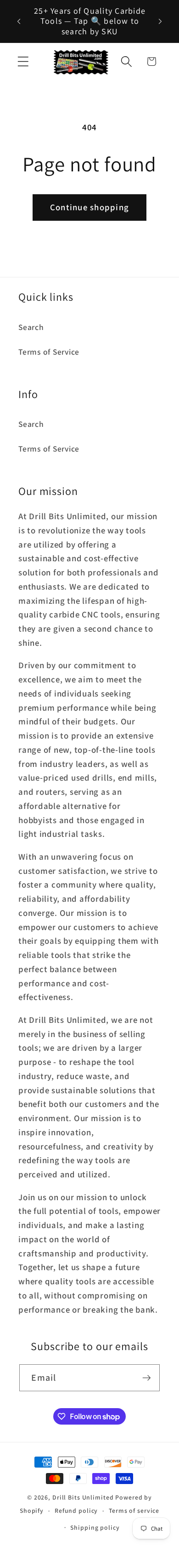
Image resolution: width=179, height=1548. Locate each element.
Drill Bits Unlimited (83, 1497)
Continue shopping (89, 207)
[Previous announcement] (19, 21)
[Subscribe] (146, 1377)
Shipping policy (94, 1527)
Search (31, 327)
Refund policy (76, 1510)
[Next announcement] (160, 21)
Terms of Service (48, 351)
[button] (23, 61)
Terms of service (134, 1510)
